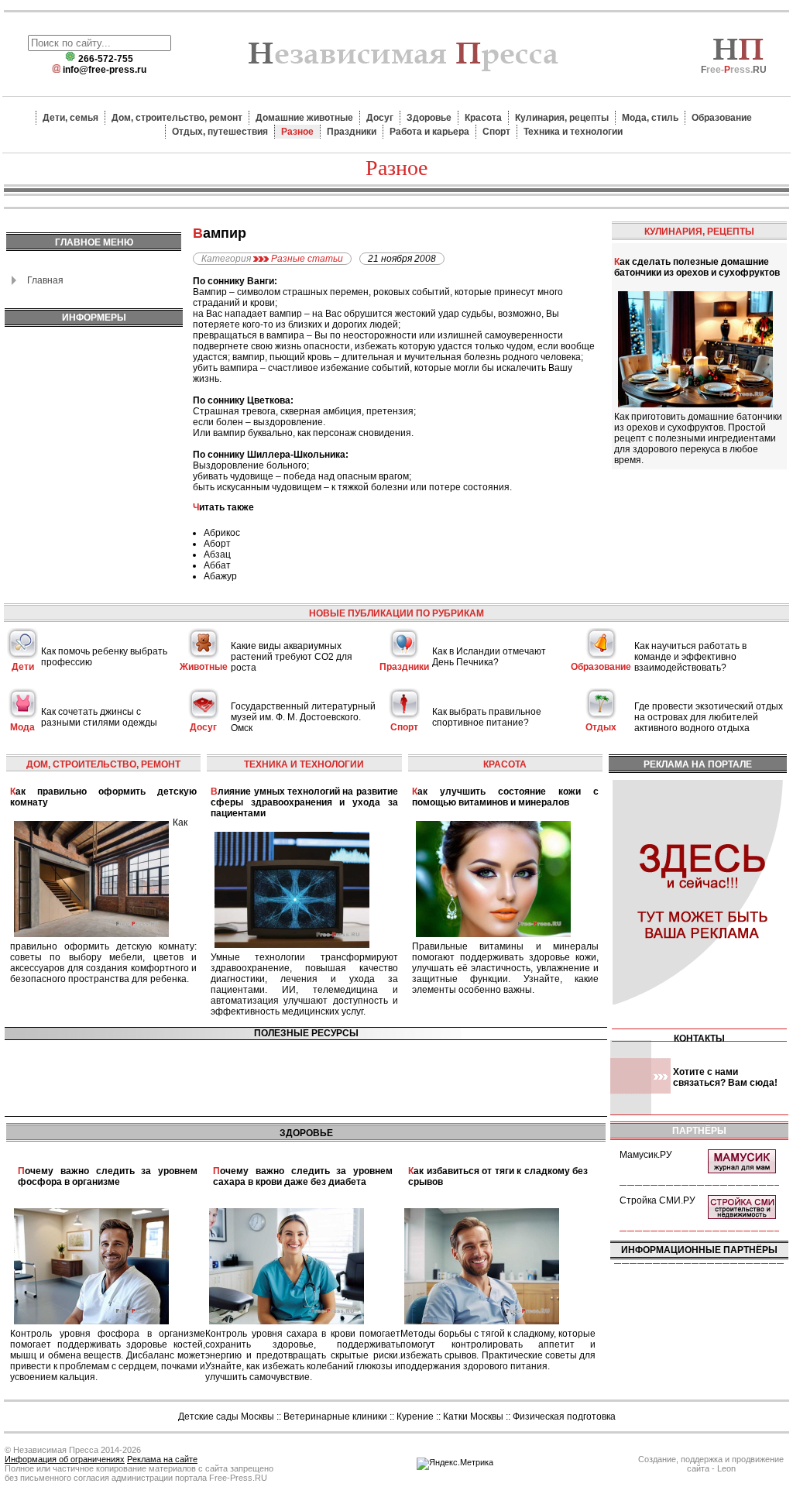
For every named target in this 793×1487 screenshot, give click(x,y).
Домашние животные (304, 117)
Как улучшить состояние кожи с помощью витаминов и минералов (505, 797)
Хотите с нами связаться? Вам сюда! (725, 1077)
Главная (45, 280)
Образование (722, 117)
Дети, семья (70, 117)
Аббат (217, 565)
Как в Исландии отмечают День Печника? (489, 657)
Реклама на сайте (162, 1459)
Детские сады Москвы (226, 1416)
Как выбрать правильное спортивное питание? (486, 717)
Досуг (379, 117)
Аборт (217, 543)
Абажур (220, 576)
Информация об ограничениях (65, 1459)
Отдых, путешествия (220, 131)
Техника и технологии (573, 131)
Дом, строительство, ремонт (177, 117)
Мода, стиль (650, 117)
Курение (415, 1416)
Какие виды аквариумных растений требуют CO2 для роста (291, 656)
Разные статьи (307, 258)
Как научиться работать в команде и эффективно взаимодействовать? (690, 656)
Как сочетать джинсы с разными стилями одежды (99, 717)
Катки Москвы (473, 1416)
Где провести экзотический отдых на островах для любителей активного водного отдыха (708, 717)
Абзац (217, 554)
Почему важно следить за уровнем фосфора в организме (107, 1176)
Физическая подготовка (564, 1416)
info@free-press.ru (104, 69)
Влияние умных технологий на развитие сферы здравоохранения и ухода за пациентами (304, 802)
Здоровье (429, 117)
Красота (483, 117)
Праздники (351, 131)
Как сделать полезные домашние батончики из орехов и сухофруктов (697, 267)
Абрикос (222, 532)
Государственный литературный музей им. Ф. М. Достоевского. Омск (303, 717)
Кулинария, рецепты (562, 117)
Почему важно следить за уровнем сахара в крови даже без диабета (303, 1176)
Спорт (496, 131)
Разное (297, 131)
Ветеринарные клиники (335, 1416)
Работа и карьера (429, 131)
